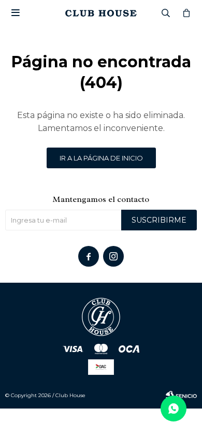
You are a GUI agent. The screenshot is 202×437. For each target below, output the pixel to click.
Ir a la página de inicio (101, 158)
